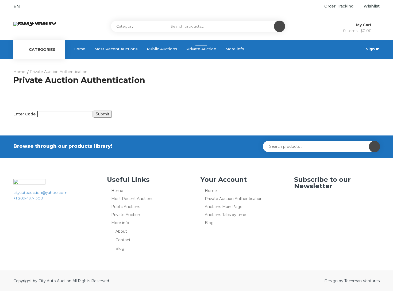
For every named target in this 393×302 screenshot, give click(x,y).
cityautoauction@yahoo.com (40, 192)
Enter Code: (24, 114)
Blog (119, 248)
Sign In (373, 49)
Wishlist (371, 6)
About (121, 231)
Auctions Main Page (223, 206)
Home (79, 49)
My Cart (364, 24)
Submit (102, 114)
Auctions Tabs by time (225, 214)
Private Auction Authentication (234, 198)
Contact (122, 239)
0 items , (357, 30)
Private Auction (201, 49)
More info (234, 49)
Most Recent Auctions (116, 49)
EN (16, 6)
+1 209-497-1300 (28, 198)
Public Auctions (162, 49)
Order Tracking (339, 6)
